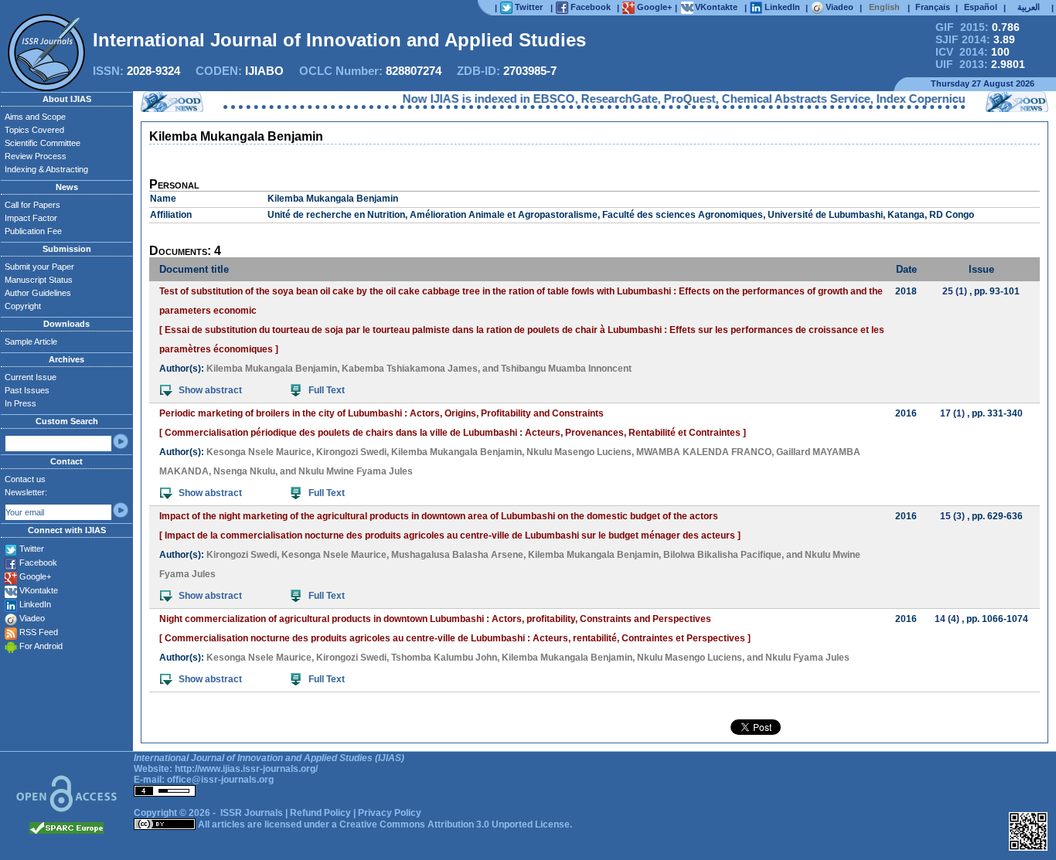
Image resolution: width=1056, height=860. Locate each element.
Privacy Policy (389, 812)
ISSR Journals (251, 812)
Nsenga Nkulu (244, 471)
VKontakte (38, 590)
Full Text (326, 390)
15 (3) (952, 516)
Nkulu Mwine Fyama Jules (355, 471)
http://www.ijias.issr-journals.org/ (246, 768)
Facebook (38, 562)
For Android (41, 646)
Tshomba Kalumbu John (444, 657)
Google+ (35, 576)
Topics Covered (34, 129)
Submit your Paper (39, 266)
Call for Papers (32, 204)
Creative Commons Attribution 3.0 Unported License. (455, 824)
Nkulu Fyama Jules (807, 657)
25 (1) (954, 291)
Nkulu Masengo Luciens (579, 452)
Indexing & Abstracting (46, 169)
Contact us (25, 479)
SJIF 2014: (975, 39)
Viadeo (32, 618)
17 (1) (952, 413)
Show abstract (210, 390)
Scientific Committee (42, 143)
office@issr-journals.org (220, 779)
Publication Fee (33, 231)
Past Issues (27, 390)
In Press (20, 403)
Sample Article (31, 341)
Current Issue (30, 377)
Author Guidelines (38, 292)
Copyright (23, 306)
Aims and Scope (35, 116)
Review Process (35, 156)
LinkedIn (35, 604)
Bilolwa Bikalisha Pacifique (722, 554)
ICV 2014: (972, 52)
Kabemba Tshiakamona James (410, 368)
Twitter (31, 548)
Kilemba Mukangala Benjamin (271, 368)
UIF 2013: (980, 64)
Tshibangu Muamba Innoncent (566, 368)
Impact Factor (31, 218)
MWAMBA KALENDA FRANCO (704, 452)
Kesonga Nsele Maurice (259, 452)
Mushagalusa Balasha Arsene (457, 554)
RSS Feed (38, 632)
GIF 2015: (977, 27)
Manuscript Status (39, 279)
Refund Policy (320, 812)
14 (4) (947, 619)
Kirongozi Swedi (351, 452)
